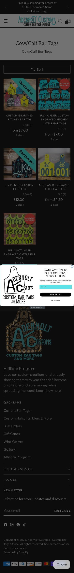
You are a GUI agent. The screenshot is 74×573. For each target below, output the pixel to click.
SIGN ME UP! (55, 294)
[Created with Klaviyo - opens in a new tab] (37, 307)
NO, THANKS (55, 300)
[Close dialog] (72, 266)
